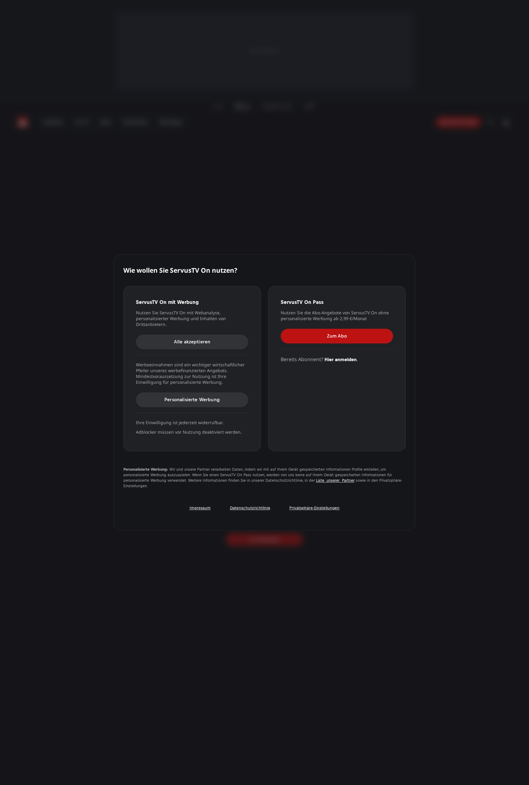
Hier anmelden (341, 359)
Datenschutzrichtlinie (250, 508)
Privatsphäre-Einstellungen (314, 508)
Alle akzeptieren (192, 341)
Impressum (200, 508)
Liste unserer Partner (335, 481)
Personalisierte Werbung (192, 399)
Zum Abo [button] (337, 335)
